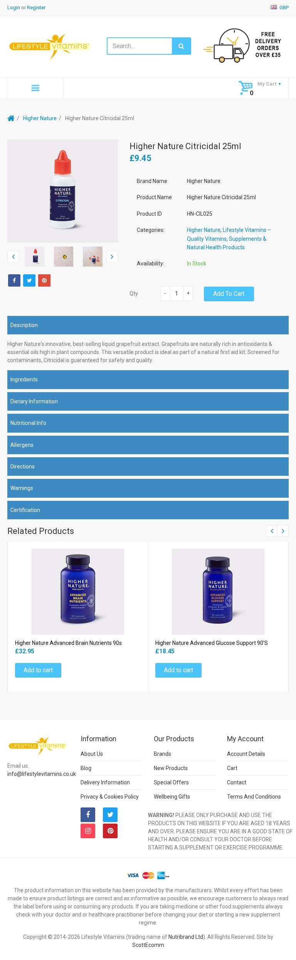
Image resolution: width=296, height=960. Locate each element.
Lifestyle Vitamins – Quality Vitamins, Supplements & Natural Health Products (229, 238)
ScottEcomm (148, 945)
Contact (236, 782)
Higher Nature (40, 118)
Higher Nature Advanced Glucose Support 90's (211, 643)
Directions (22, 466)
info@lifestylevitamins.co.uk (41, 774)
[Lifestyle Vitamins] (50, 46)
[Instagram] (88, 831)
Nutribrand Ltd (185, 937)
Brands (162, 754)
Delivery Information (105, 782)
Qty (134, 293)
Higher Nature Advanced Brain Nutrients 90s (68, 643)
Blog (86, 768)
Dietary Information (34, 401)
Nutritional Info (28, 423)
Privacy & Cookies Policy (110, 797)
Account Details (246, 754)
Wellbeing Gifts (172, 797)
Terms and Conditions (254, 797)
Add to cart (228, 293)
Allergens (22, 445)
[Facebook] (14, 280)
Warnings (21, 488)
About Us (92, 754)
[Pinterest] (110, 831)
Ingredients (24, 379)
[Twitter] (29, 280)
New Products (171, 768)
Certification (25, 510)
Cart (232, 768)
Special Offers (171, 782)
